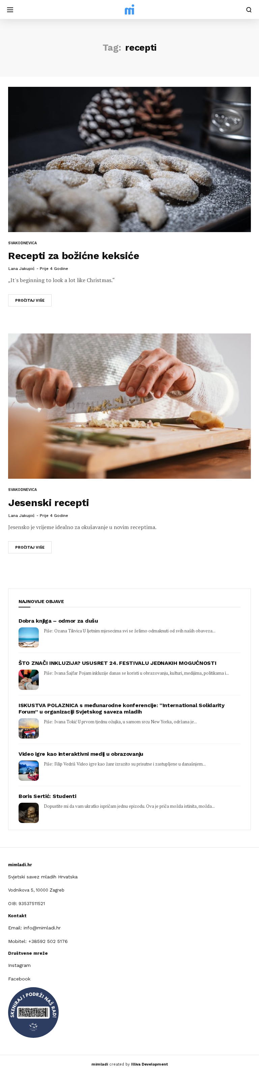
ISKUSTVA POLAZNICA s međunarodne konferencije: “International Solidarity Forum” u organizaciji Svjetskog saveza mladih (121, 708)
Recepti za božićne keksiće (73, 255)
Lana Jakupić (21, 268)
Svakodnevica (22, 243)
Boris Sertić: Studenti (47, 796)
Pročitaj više (30, 300)
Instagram (19, 965)
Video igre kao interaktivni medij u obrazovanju (81, 754)
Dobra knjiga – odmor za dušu (58, 621)
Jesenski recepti (48, 502)
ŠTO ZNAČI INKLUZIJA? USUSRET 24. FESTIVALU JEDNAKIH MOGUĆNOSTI (117, 663)
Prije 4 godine (54, 268)
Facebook (19, 978)
